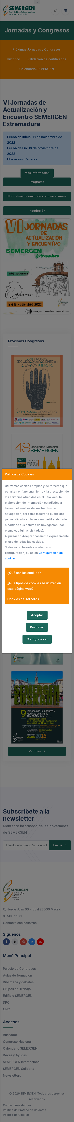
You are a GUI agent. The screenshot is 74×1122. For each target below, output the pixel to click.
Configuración (37, 639)
